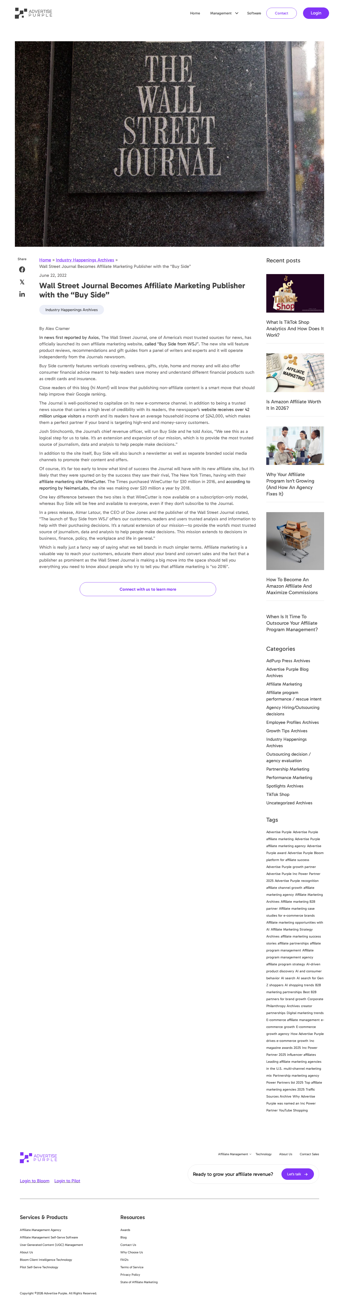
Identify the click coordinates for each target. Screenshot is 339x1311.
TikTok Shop (277, 794)
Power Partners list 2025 (284, 1082)
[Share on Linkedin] (22, 294)
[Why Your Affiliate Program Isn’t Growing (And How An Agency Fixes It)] (295, 445)
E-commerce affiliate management (293, 1020)
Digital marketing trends (305, 1013)
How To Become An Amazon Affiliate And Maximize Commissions (292, 585)
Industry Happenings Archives (85, 260)
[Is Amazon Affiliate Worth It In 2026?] (295, 372)
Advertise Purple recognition (297, 881)
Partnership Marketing (287, 769)
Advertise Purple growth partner (291, 867)
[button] (237, 13)
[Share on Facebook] (22, 269)
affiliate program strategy (285, 964)
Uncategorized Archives (289, 803)
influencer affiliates (301, 1055)
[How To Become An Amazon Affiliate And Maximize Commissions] (295, 540)
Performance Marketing (289, 777)
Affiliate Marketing (284, 684)
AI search (288, 978)
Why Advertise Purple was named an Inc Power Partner (291, 1103)
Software (254, 13)
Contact (281, 13)
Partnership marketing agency (296, 1075)
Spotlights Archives (285, 786)
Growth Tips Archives (286, 731)
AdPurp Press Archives (288, 660)
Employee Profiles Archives (292, 722)
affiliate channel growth (284, 888)
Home (195, 13)
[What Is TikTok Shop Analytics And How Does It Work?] (295, 293)
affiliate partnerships (293, 943)
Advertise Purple (279, 832)
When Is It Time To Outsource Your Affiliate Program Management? (292, 623)
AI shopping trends (299, 985)
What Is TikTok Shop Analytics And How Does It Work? (295, 328)
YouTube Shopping (293, 1110)
